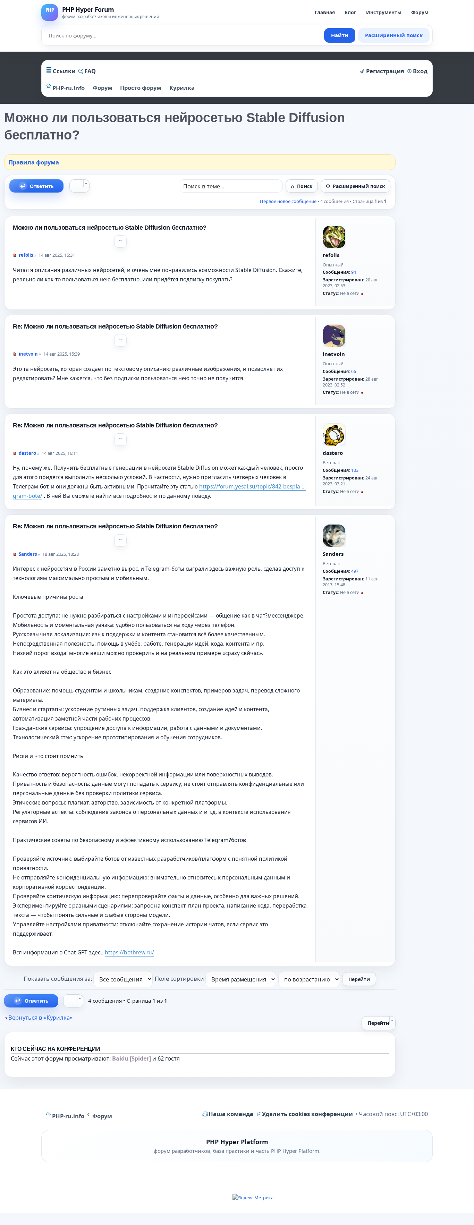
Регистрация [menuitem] (385, 71)
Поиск (304, 186)
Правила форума (34, 162)
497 (354, 571)
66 (353, 371)
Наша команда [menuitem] (231, 1114)
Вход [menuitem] (420, 71)
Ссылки (64, 71)
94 (353, 272)
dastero (333, 453)
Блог (350, 12)
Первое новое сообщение (288, 201)
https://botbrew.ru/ (129, 952)
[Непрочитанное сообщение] (15, 255)
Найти (339, 35)
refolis (331, 255)
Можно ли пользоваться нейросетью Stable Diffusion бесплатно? (109, 227)
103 (354, 470)
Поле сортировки (180, 978)
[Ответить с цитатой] (120, 241)
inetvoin (334, 354)
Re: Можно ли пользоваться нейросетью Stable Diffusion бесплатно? (115, 326)
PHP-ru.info (68, 1116)
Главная (325, 12)
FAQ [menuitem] (90, 71)
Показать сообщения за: (58, 978)
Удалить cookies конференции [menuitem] (307, 1114)
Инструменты (383, 12)
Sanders (333, 554)
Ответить (42, 186)
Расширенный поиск (394, 35)
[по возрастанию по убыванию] (309, 978)
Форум (420, 12)
